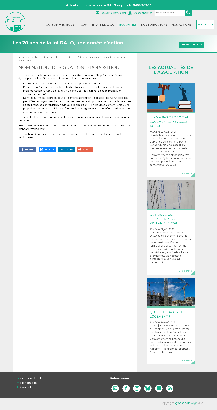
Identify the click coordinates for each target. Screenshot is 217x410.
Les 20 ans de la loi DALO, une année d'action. (107, 43)
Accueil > (22, 57)
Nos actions (181, 24)
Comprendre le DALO (97, 24)
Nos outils (128, 24)
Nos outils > (32, 57)
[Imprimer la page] (85, 149)
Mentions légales (32, 378)
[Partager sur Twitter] (47, 149)
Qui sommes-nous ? (61, 24)
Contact (25, 387)
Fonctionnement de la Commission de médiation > (63, 57)
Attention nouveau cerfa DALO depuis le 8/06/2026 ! (108, 5)
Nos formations (154, 24)
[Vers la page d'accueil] (17, 22)
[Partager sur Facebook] (27, 149)
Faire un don (205, 24)
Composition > (94, 57)
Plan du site (28, 382)
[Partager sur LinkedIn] (66, 149)
